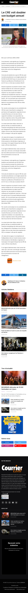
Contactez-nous (14, 585)
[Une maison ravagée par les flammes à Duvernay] (14, 344)
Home (3, 6)
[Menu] (2, 2)
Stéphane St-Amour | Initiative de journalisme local (16, 281)
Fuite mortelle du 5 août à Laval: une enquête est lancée (17, 401)
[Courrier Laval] (14, 2)
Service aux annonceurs (10, 589)
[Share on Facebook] (5, 25)
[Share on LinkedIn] (23, 25)
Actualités (8, 6)
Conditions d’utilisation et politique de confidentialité (14, 587)
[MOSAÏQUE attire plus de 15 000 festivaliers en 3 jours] (14, 299)
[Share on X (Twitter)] (14, 25)
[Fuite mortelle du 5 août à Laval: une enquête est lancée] (14, 322)
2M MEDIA (22, 582)
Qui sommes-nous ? (21, 589)
